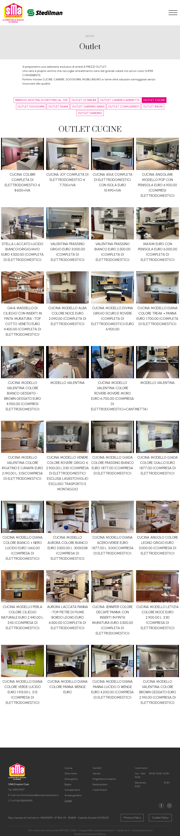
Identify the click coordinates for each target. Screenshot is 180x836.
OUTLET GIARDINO (90, 113)
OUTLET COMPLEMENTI (123, 106)
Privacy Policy (132, 817)
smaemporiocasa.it (104, 830)
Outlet (68, 800)
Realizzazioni (100, 784)
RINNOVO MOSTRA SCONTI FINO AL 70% (41, 100)
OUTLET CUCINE (154, 100)
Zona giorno (71, 779)
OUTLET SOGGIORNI (31, 106)
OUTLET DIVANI (58, 106)
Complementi (72, 789)
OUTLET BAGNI (153, 106)
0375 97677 (18, 789)
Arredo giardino (73, 795)
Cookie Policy (160, 817)
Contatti (97, 768)
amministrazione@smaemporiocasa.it (38, 795)
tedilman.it (124, 830)
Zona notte (71, 773)
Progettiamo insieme (104, 779)
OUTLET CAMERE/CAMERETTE (120, 100)
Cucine (68, 768)
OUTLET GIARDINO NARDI (88, 106)
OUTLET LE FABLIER (84, 100)
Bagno (68, 784)
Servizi (96, 773)
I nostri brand (100, 789)
